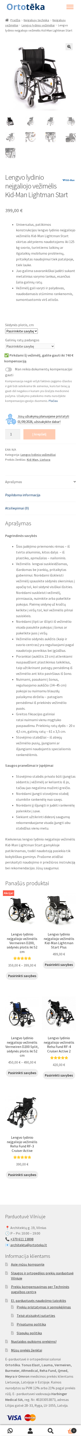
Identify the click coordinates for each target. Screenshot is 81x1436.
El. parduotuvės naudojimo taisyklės (38, 1300)
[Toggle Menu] (70, 7)
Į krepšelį (39, 434)
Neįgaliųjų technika (36, 20)
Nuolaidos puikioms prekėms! (33, 1341)
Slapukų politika (29, 1333)
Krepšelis (67, 1429)
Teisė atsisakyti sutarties (36, 1315)
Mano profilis (30, 1430)
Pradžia (15, 20)
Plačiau (53, 401)
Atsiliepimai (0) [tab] (17, 508)
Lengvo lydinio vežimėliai (38, 25)
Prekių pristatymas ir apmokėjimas (44, 1307)
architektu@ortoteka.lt (28, 1245)
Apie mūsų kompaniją (27, 1264)
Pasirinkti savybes (22, 976)
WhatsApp (10, 1430)
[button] (69, 46)
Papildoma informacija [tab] (22, 495)
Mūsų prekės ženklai (26, 1350)
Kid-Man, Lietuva (38, 460)
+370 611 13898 (22, 1239)
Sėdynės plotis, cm (19, 325)
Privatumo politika (31, 1324)
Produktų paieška (50, 1430)
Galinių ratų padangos (22, 340)
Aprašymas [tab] (13, 481)
